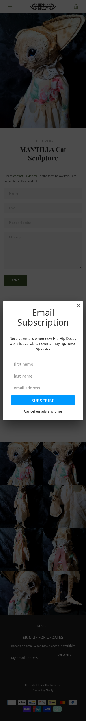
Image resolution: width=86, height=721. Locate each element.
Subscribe (43, 400)
